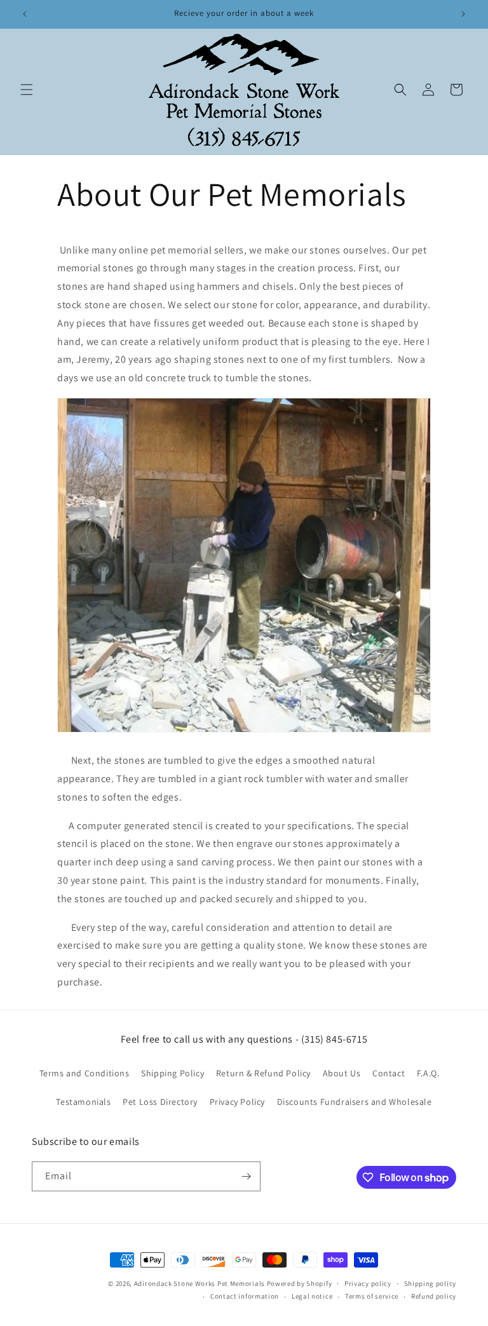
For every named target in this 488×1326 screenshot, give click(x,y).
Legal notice (312, 1296)
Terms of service (371, 1296)
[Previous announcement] (25, 14)
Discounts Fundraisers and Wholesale (354, 1101)
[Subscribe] (246, 1176)
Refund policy (433, 1296)
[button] (27, 90)
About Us (342, 1073)
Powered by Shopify (299, 1283)
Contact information (244, 1296)
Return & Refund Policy (263, 1073)
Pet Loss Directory (160, 1101)
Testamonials (83, 1101)
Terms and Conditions (84, 1073)
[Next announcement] (463, 14)
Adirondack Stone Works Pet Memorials (199, 1283)
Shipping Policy (172, 1073)
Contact (388, 1073)
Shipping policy (430, 1283)
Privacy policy (367, 1283)
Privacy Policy (237, 1101)
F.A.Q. (428, 1073)
